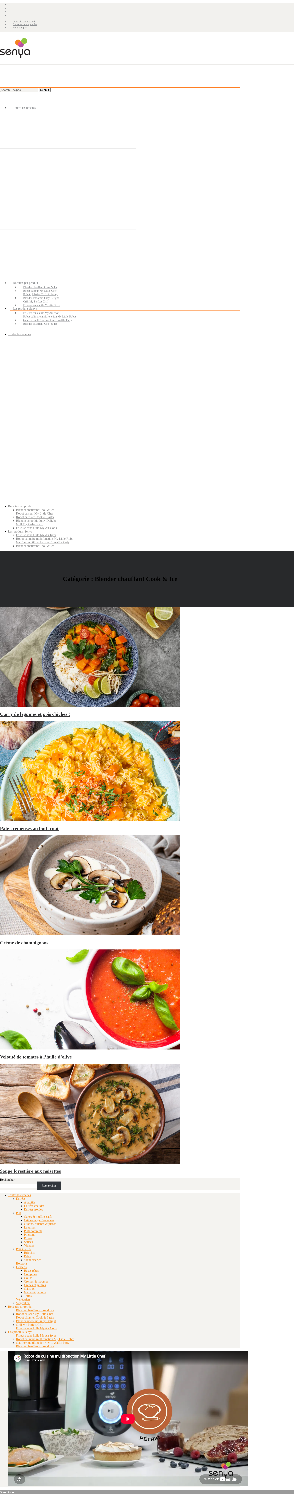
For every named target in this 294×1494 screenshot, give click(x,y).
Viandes (29, 1245)
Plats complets (33, 1231)
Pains (27, 1256)
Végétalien (23, 1303)
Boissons (21, 1263)
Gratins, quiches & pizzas (40, 1224)
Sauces (28, 1242)
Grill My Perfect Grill (29, 1324)
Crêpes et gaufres (35, 1285)
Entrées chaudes (34, 1206)
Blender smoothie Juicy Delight (36, 1321)
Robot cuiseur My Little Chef (34, 1314)
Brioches (29, 1252)
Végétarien (23, 1299)
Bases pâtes (31, 1270)
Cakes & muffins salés (38, 1216)
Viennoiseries (32, 1260)
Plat (18, 1213)
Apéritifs (29, 1202)
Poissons (29, 1234)
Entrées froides (33, 1209)
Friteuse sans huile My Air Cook (36, 1328)
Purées (28, 1238)
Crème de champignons (24, 942)
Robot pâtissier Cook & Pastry (35, 1317)
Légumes (30, 1227)
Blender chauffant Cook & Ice (35, 1310)
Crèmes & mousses (36, 1281)
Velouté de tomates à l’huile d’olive (36, 1056)
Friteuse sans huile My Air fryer (36, 1335)
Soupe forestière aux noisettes (30, 1171)
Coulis (28, 1278)
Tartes (28, 1296)
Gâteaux (29, 1288)
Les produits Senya (20, 1332)
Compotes (30, 1274)
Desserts (21, 1267)
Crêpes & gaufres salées (39, 1220)
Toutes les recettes (19, 1195)
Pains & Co (23, 1249)
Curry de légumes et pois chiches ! (35, 714)
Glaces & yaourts (35, 1292)
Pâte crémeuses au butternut (29, 828)
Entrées (20, 1198)
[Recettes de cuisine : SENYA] (15, 62)
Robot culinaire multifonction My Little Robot (45, 1339)
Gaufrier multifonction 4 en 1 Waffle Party (42, 1342)
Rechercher (7, 1179)
